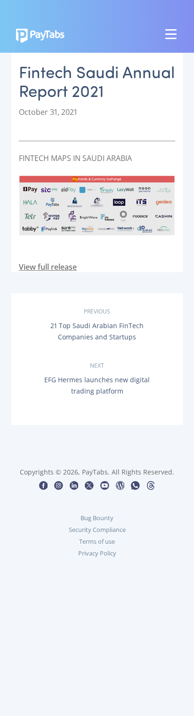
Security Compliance (97, 529)
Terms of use (97, 541)
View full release (48, 267)
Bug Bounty (97, 518)
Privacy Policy (97, 553)
